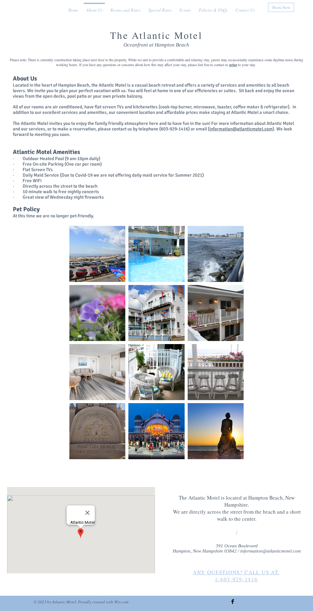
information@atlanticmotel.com (241, 129)
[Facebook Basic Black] (232, 601)
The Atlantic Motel (156, 35)
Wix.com (121, 602)
